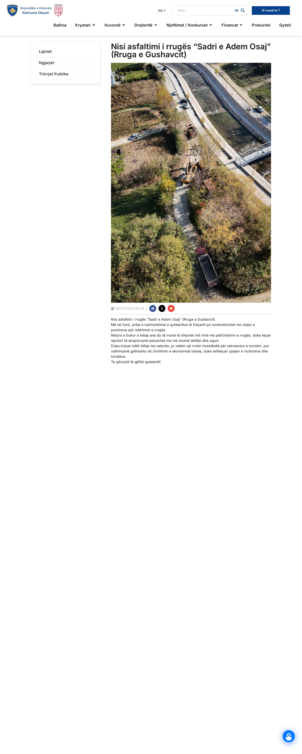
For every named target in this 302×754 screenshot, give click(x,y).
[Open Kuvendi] (124, 25)
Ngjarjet (46, 62)
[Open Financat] (241, 25)
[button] (161, 10)
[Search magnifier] (243, 10)
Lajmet (45, 51)
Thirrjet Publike (54, 74)
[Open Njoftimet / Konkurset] (211, 25)
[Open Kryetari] (94, 25)
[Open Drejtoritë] (156, 25)
